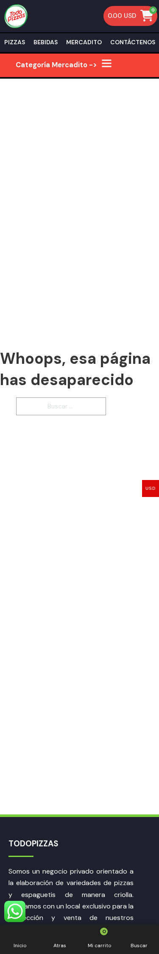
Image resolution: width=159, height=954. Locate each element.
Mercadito (84, 42)
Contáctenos (132, 42)
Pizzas (14, 42)
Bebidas (45, 42)
